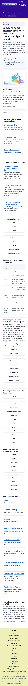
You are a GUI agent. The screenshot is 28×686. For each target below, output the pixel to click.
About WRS (21, 621)
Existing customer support (14, 669)
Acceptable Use (14, 666)
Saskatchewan (14, 431)
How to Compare (14, 635)
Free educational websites (10, 621)
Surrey (14, 481)
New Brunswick (14, 407)
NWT (14, 438)
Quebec (14, 427)
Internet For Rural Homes (13, 551)
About (14, 651)
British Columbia (14, 400)
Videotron (14, 234)
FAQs (14, 13)
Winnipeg (14, 474)
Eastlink (14, 241)
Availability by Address (12, 587)
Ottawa (14, 470)
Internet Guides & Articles (14, 562)
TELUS (14, 230)
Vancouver (14, 462)
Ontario (14, 419)
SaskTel (14, 245)
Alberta (14, 396)
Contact (14, 656)
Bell (14, 222)
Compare (14, 10)
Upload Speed (14, 638)
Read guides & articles (11, 150)
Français (19, 13)
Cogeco (14, 238)
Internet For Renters (12, 540)
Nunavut (14, 442)
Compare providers (10, 125)
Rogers (14, 226)
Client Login (12, 16)
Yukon (14, 435)
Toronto (14, 458)
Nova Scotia (14, 415)
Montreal (14, 478)
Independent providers (14, 253)
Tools (8, 10)
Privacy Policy (14, 661)
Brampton (14, 489)
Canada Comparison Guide (14, 574)
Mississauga (14, 485)
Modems (20, 10)
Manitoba (14, 404)
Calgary (14, 454)
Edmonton (14, 466)
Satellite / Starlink (14, 249)
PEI (14, 423)
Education (4, 16)
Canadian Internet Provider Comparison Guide (12, 168)
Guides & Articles (6, 13)
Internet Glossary (10, 510)
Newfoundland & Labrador (14, 411)
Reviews (14, 653)
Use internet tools (10, 137)
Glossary (14, 643)
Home (3, 10)
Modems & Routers (14, 641)
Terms (14, 664)
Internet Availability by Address (12, 186)
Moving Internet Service (13, 528)
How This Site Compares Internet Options (13, 203)
